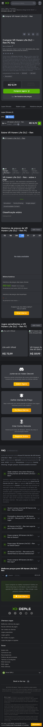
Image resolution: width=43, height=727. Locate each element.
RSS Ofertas (5, 666)
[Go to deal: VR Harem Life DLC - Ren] (21, 123)
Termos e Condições (8, 659)
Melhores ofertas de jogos (10, 624)
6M (22, 236)
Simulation (8, 76)
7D (5, 236)
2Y (34, 236)
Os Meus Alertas (21, 410)
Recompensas (6, 655)
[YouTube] (20, 613)
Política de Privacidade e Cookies (17, 725)
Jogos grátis (5, 635)
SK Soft (24, 73)
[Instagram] (15, 613)
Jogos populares (7, 632)
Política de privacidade (9, 657)
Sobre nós (4, 650)
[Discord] (26, 613)
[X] (31, 613)
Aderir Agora (21, 384)
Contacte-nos (6, 652)
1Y (28, 236)
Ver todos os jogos (7, 637)
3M (16, 236)
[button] (2, 3)
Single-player (30, 203)
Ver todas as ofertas (8, 629)
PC (15, 498)
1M (11, 236)
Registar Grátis (21, 436)
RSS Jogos (5, 664)
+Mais (21, 199)
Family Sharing (18, 203)
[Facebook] (9, 613)
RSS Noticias (5, 662)
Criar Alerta (21, 313)
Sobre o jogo (20, 106)
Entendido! (36, 724)
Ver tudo (36, 229)
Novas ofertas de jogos (9, 626)
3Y (40, 236)
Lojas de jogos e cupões (9, 640)
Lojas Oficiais (6, 106)
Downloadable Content (11, 206)
